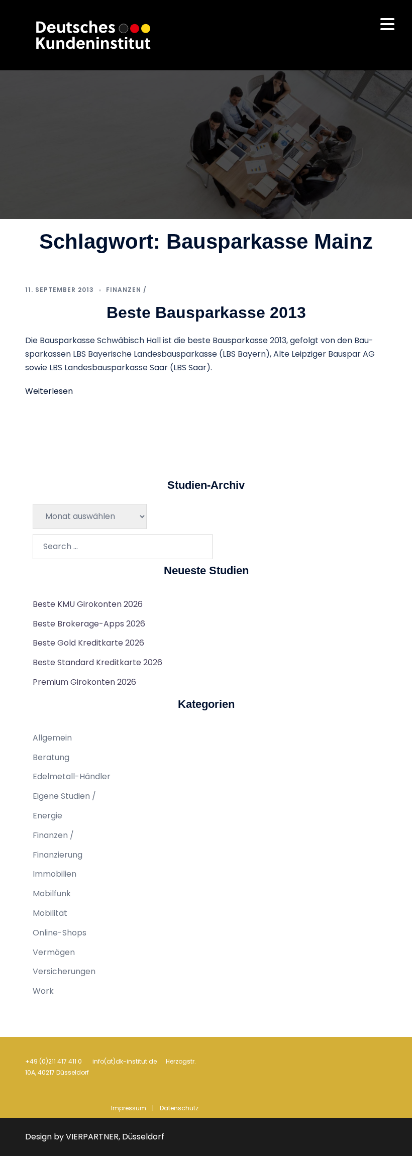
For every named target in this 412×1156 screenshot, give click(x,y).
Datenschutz (179, 1108)
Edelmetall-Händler (72, 776)
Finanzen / (126, 289)
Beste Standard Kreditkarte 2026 (97, 662)
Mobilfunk (52, 893)
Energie (47, 815)
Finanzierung (57, 855)
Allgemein (52, 738)
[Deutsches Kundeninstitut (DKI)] (93, 34)
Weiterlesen (49, 391)
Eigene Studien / (64, 796)
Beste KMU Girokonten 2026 (88, 604)
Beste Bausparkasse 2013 (206, 312)
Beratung (51, 757)
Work (43, 991)
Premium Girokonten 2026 (84, 682)
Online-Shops (59, 932)
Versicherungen (64, 971)
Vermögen (54, 952)
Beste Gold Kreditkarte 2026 (88, 643)
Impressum (128, 1108)
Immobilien (54, 874)
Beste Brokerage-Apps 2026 (89, 623)
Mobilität (50, 913)
